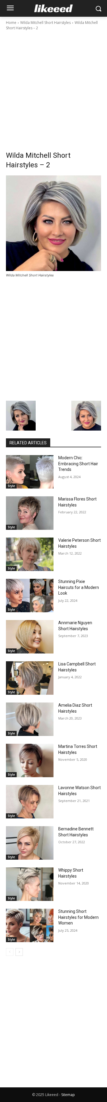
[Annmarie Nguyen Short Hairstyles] (30, 636)
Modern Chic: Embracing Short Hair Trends (78, 463)
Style (11, 486)
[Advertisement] (53, 88)
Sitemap (68, 1094)
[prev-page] (9, 952)
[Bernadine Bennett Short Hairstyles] (30, 843)
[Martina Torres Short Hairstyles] (30, 760)
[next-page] (19, 952)
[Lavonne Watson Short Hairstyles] (30, 801)
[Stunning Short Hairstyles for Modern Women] (30, 925)
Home (11, 22)
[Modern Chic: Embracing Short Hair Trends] (30, 472)
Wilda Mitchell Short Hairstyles (45, 22)
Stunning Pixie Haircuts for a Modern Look (78, 587)
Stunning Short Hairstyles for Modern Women (78, 917)
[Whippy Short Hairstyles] (30, 884)
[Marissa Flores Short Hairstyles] (30, 513)
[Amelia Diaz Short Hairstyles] (30, 719)
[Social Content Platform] (53, 8)
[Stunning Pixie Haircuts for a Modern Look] (30, 595)
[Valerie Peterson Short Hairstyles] (30, 554)
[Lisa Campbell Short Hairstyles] (30, 678)
